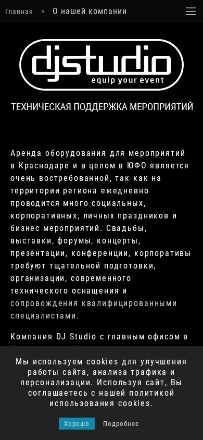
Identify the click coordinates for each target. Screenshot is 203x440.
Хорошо (77, 423)
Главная (19, 11)
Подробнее (121, 423)
